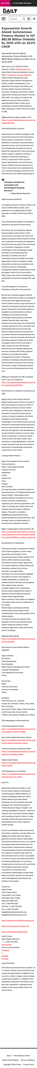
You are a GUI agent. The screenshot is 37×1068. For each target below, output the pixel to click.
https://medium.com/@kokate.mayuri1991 (18, 920)
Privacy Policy (28, 1064)
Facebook (5, 950)
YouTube (5, 959)
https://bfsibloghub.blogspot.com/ (15, 932)
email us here (7, 945)
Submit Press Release (10, 1060)
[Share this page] (34, 19)
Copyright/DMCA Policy (12, 1064)
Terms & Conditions (27, 1060)
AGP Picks (5, 3)
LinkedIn (5, 956)
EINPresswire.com (23, 69)
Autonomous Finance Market (18, 75)
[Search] (24, 18)
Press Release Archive (22, 1056)
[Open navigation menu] (4, 19)
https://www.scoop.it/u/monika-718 (15, 926)
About (9, 1056)
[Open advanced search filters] (28, 18)
